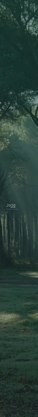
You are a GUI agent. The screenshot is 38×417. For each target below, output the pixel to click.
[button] (7, 212)
